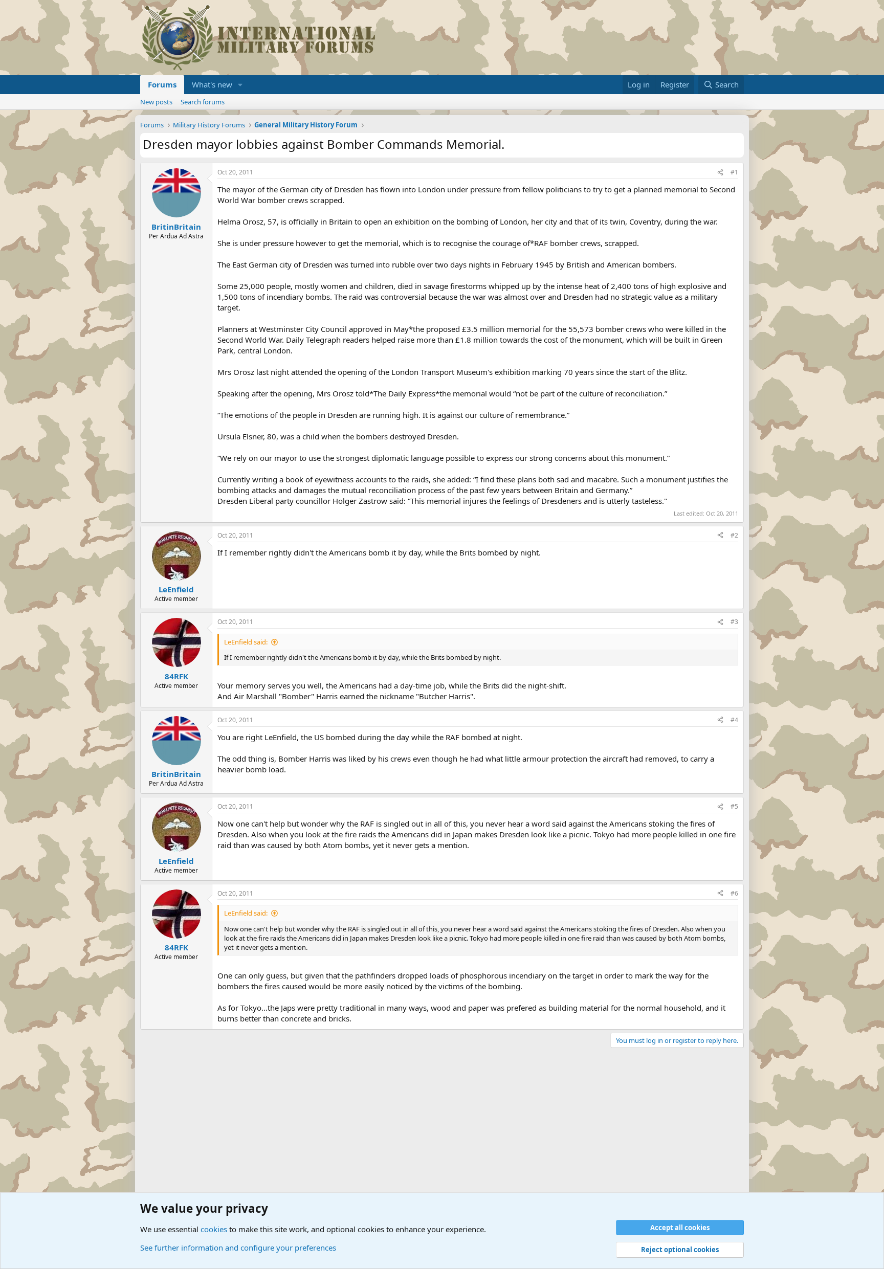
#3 (734, 621)
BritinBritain (176, 226)
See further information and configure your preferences (238, 1247)
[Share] (720, 173)
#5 (734, 806)
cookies (214, 1229)
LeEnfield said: (246, 642)
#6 (734, 893)
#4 (734, 720)
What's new (212, 84)
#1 (734, 172)
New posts (156, 101)
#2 (734, 535)
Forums (162, 84)
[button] (240, 84)
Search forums (203, 101)
